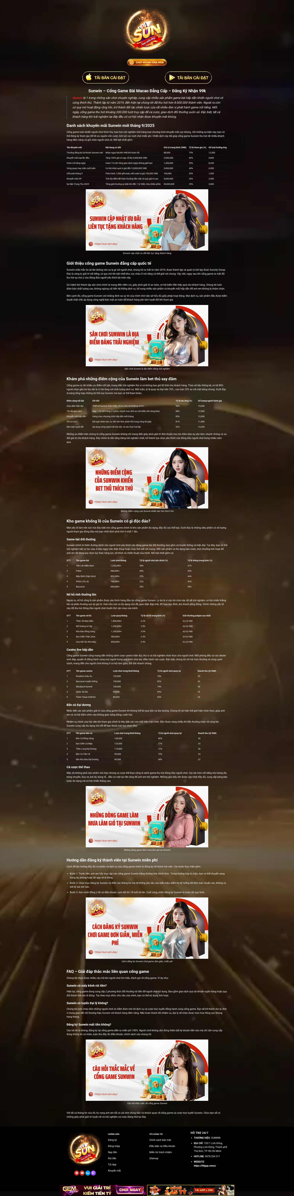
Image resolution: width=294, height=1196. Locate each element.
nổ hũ (80, 600)
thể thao (130, 772)
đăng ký (148, 866)
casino (129, 655)
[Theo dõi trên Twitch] (93, 1173)
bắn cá (153, 710)
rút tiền (138, 991)
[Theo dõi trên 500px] (87, 1173)
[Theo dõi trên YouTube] (82, 1173)
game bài (147, 545)
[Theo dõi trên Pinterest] (76, 1173)
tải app (97, 877)
